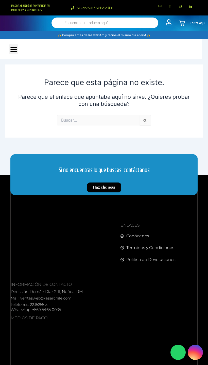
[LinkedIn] (190, 6)
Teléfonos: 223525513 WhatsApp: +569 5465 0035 (36, 307)
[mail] (160, 6)
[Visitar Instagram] (195, 352)
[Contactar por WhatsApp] (178, 352)
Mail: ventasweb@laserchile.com (41, 298)
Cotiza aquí (197, 23)
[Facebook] (170, 6)
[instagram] (180, 6)
